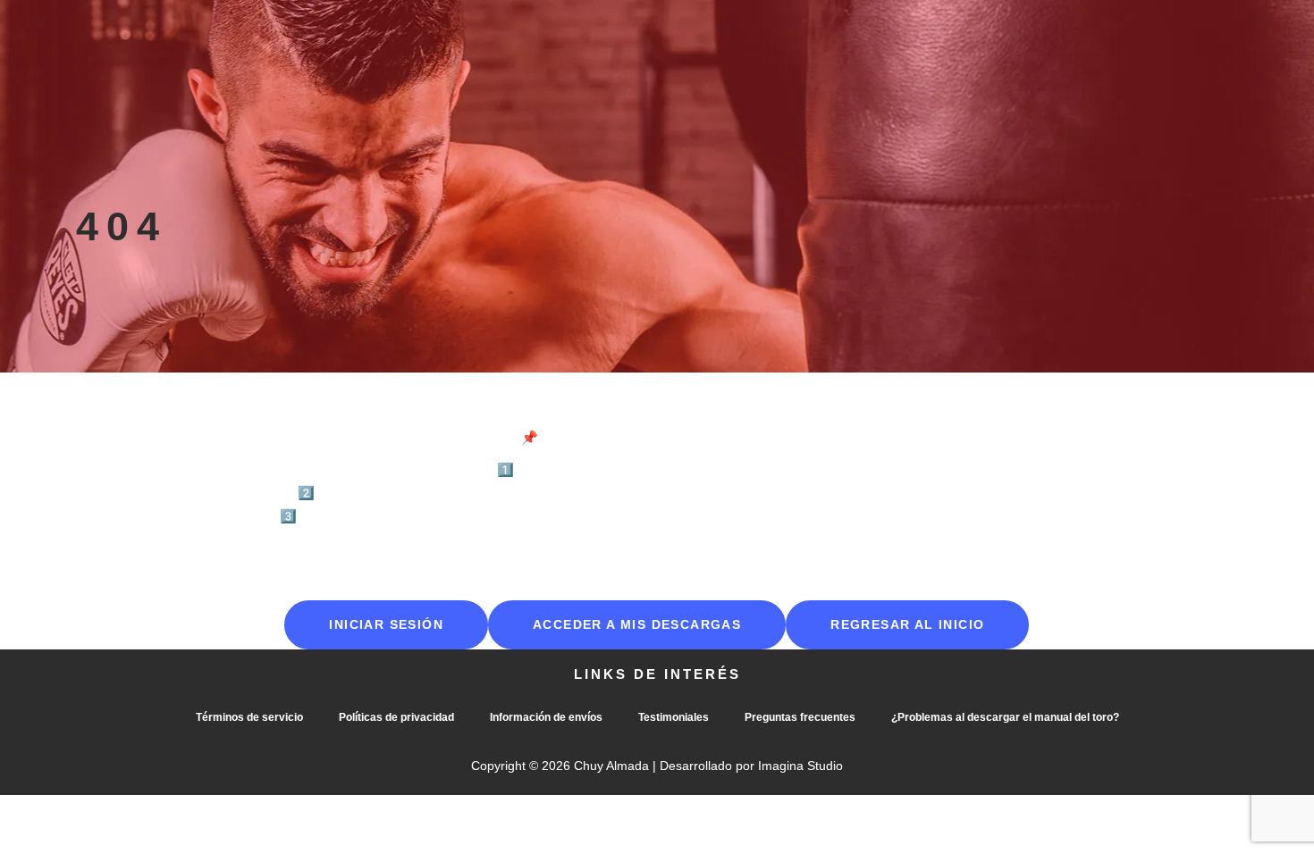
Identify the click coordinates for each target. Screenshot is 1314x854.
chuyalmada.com (764, 469)
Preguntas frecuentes (800, 717)
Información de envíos (546, 717)
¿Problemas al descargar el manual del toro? (1005, 717)
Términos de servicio (249, 717)
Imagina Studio (800, 765)
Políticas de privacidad (396, 717)
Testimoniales (673, 717)
